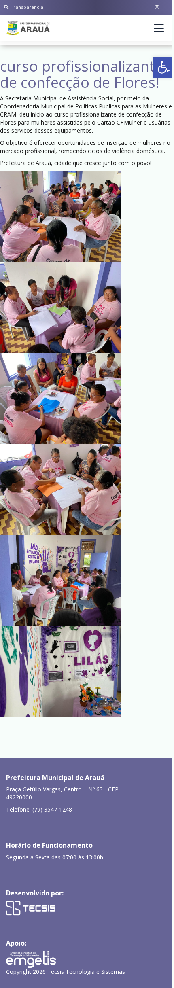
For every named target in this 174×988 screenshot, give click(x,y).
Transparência (27, 7)
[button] (163, 67)
